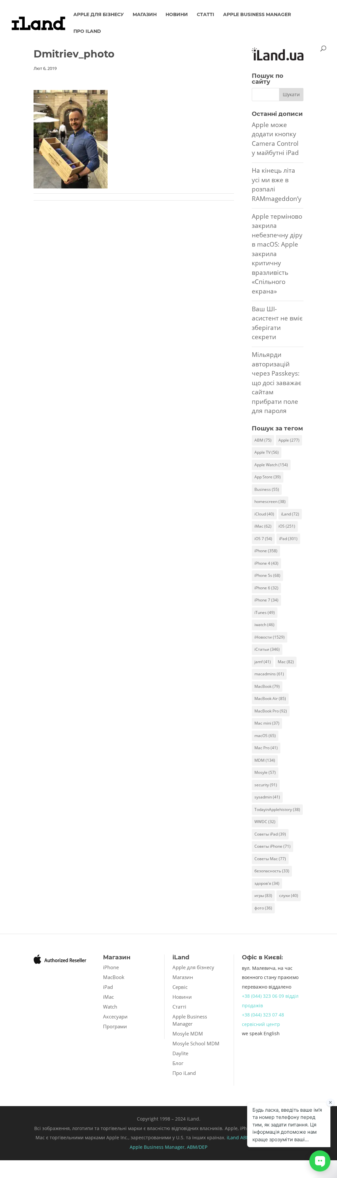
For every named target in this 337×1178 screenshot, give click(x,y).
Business (266, 489)
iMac (263, 526)
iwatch (264, 624)
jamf (262, 662)
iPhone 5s (267, 575)
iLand (290, 514)
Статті (205, 14)
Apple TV (266, 452)
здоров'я (266, 883)
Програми (115, 1026)
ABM (263, 440)
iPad (288, 538)
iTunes (264, 612)
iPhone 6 (266, 588)
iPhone (265, 551)
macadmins (269, 674)
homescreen (270, 501)
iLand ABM (238, 1137)
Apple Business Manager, (158, 1147)
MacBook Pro (270, 711)
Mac (286, 662)
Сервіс (180, 987)
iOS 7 (263, 538)
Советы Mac (270, 859)
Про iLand (87, 31)
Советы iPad (270, 834)
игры (263, 895)
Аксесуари (115, 1016)
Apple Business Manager (257, 14)
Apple (288, 440)
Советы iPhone (272, 846)
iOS (286, 526)
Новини (177, 14)
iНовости (269, 637)
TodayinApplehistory (277, 809)
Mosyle (265, 772)
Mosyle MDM (187, 1033)
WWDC (264, 821)
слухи (288, 895)
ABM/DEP (197, 1147)
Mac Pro (266, 748)
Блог (177, 1063)
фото (263, 908)
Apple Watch (271, 465)
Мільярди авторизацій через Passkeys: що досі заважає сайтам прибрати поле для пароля (276, 382)
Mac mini (266, 723)
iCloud (264, 514)
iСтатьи (267, 649)
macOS (265, 735)
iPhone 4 (266, 563)
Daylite (180, 1053)
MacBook (267, 686)
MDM (264, 760)
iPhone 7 (266, 600)
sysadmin (267, 797)
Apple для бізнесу (98, 14)
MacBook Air (270, 698)
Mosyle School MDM (196, 1043)
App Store (267, 477)
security (265, 785)
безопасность (271, 871)
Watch (110, 1006)
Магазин (145, 14)
